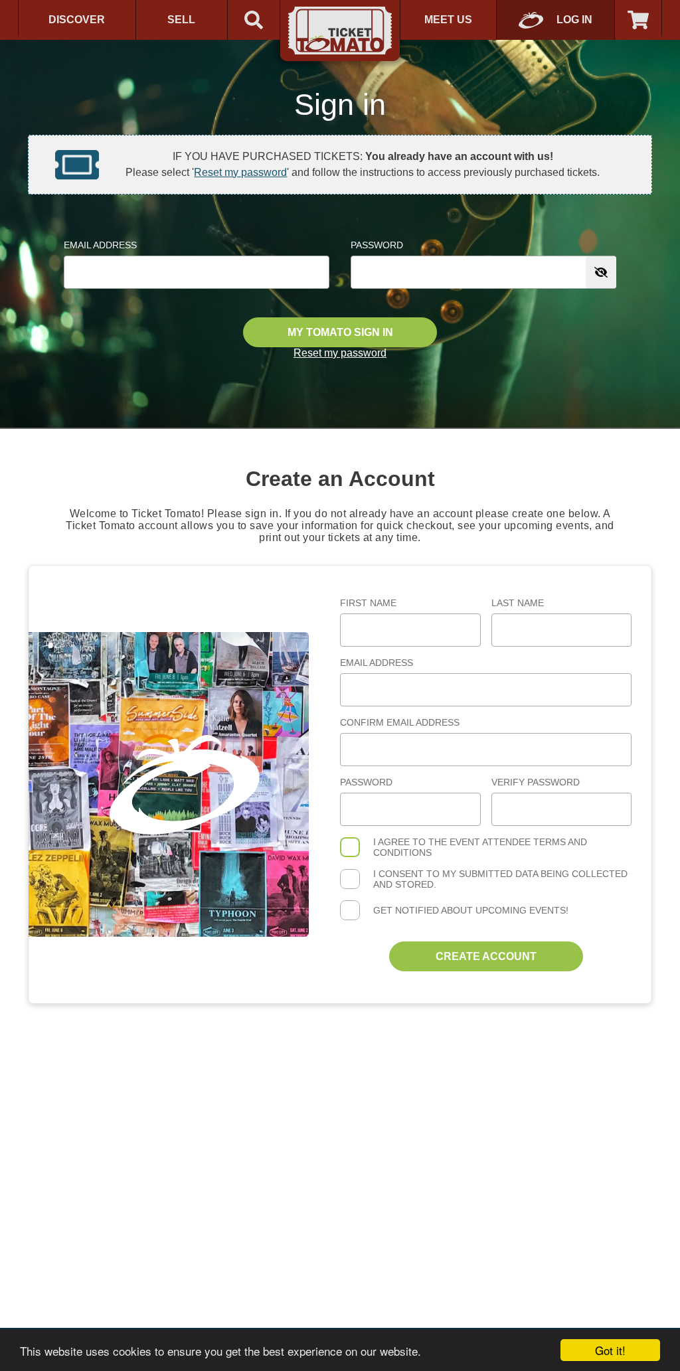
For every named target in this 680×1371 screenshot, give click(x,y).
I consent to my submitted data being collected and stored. (500, 879)
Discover (76, 19)
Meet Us (448, 19)
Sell (181, 19)
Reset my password (240, 172)
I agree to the (480, 847)
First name (368, 603)
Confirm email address (400, 722)
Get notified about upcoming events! (470, 910)
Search (254, 20)
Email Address (100, 245)
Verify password (535, 782)
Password (377, 245)
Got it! (610, 1350)
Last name (517, 603)
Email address (376, 662)
